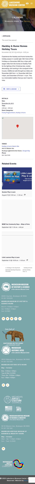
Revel (26, 480)
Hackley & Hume (21, 112)
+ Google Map (26, 151)
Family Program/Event (8, 112)
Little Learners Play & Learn (11, 257)
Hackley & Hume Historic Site (10, 146)
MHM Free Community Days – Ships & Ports (16, 224)
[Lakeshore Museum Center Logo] (13, 4)
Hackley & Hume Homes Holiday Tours (27, 269)
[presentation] (17, 178)
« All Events (6, 36)
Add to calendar (11, 89)
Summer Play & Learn (8, 192)
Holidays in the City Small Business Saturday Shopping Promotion (13, 269)
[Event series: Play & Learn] (24, 194)
